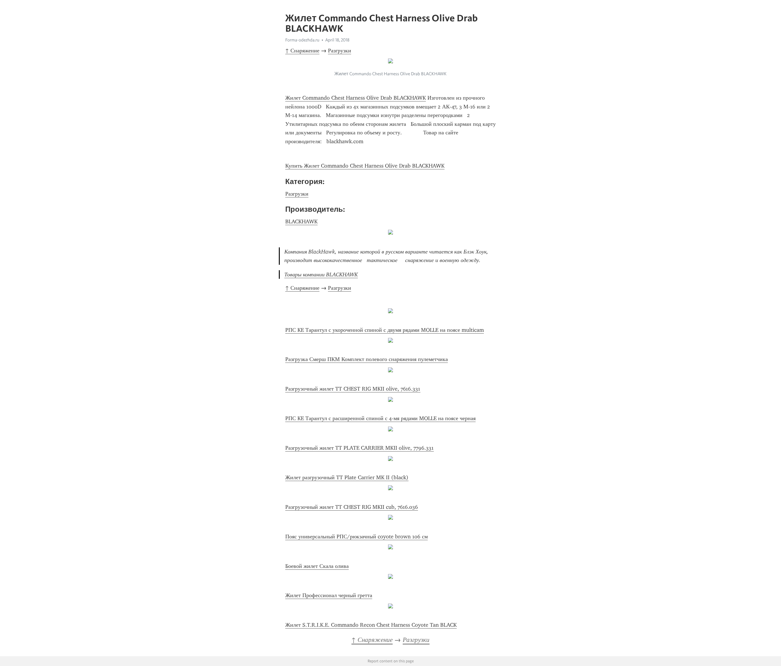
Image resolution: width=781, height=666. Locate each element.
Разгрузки (339, 50)
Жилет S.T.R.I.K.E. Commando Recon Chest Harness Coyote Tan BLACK (371, 625)
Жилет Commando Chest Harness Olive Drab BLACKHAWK (355, 97)
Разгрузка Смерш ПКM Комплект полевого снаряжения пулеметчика (366, 359)
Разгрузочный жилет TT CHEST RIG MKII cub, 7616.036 (351, 507)
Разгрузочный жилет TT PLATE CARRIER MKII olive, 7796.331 (359, 448)
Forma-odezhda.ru (302, 40)
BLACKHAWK (301, 221)
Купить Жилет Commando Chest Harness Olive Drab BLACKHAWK (364, 165)
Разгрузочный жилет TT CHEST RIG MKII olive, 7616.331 (352, 388)
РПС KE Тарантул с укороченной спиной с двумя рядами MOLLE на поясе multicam (384, 330)
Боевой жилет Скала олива (317, 566)
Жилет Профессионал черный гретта (328, 595)
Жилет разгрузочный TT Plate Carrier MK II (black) (346, 477)
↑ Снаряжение (302, 50)
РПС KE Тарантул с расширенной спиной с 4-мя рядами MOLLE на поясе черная (380, 418)
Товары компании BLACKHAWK (321, 274)
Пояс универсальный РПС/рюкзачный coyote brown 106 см (356, 536)
